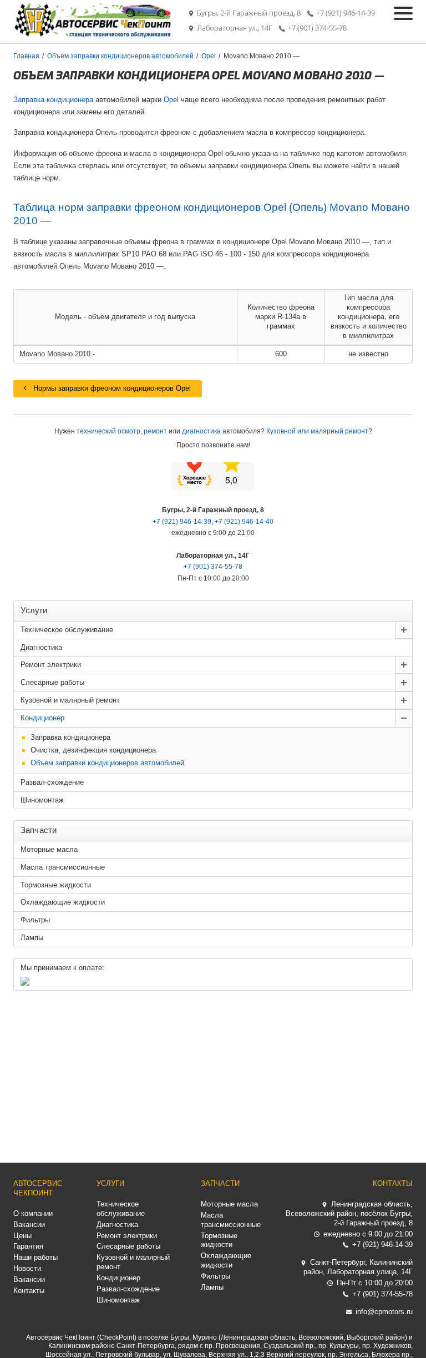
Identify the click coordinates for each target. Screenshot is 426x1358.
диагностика (201, 431)
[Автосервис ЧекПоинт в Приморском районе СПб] (93, 35)
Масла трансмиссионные (63, 867)
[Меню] (403, 13)
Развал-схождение (52, 782)
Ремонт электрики (51, 664)
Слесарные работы (52, 682)
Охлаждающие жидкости (63, 902)
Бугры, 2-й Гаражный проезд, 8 (249, 13)
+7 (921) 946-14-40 (244, 522)
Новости (27, 1268)
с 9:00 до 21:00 (368, 1234)
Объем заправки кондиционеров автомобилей (107, 763)
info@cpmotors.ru (384, 1311)
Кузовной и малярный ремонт (70, 700)
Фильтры (35, 920)
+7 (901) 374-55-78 (317, 28)
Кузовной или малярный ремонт (317, 431)
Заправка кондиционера (53, 99)
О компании (33, 1213)
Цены (22, 1235)
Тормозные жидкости (56, 885)
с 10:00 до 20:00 (375, 1283)
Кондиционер (42, 718)
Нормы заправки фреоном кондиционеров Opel (112, 388)
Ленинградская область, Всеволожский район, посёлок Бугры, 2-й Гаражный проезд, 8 (349, 1213)
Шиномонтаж (42, 800)
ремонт (155, 431)
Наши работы (35, 1257)
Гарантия (28, 1246)
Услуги (110, 1183)
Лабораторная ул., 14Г (234, 28)
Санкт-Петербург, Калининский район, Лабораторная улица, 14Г (358, 1267)
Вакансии (29, 1224)
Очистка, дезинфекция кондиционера (93, 750)
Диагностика (41, 647)
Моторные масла (49, 849)
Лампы (32, 937)
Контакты (28, 1290)
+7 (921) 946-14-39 (345, 13)
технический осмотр (108, 431)
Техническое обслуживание (67, 629)
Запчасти (220, 1183)
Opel (171, 99)
